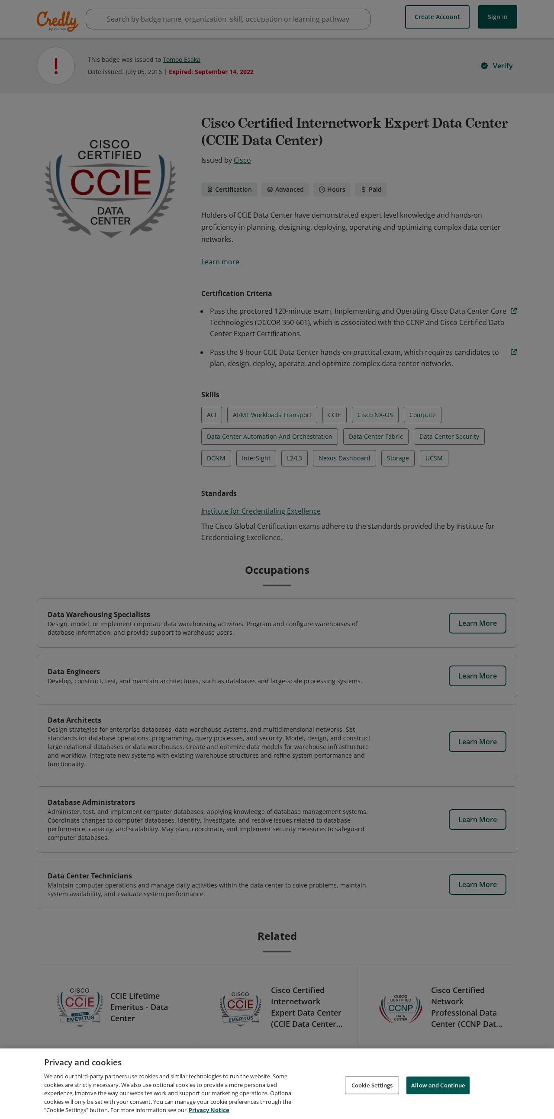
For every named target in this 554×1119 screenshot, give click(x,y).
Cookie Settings (372, 1085)
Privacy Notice (209, 1110)
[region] (277, 1083)
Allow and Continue (438, 1085)
